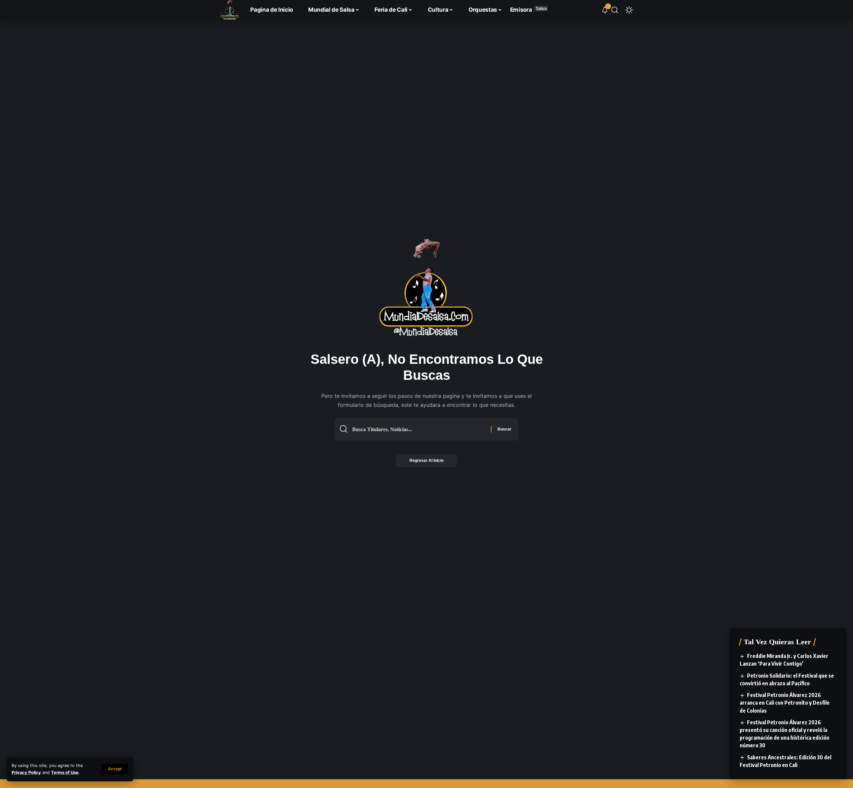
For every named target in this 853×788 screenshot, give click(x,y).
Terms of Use (65, 772)
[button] (114, 769)
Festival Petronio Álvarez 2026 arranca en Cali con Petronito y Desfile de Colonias (785, 703)
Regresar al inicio (426, 460)
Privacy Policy (26, 772)
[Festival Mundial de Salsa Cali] (230, 10)
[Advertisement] (426, 48)
